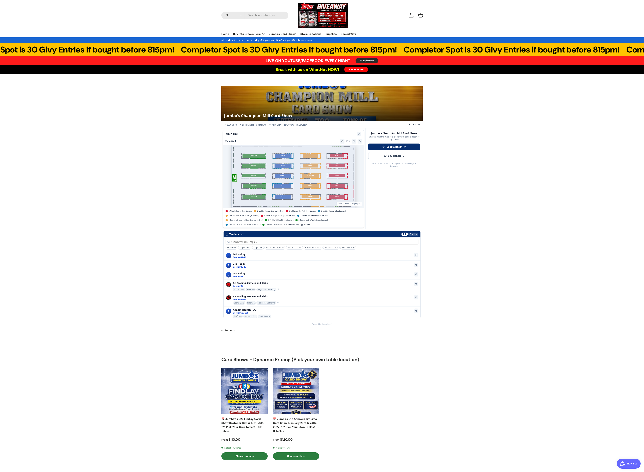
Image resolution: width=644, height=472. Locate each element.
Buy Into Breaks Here (247, 34)
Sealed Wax (348, 34)
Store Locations (310, 34)
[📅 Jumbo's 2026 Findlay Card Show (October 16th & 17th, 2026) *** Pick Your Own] (244, 391)
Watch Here (367, 60)
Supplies (331, 34)
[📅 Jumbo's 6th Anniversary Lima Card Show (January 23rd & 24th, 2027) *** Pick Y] (296, 391)
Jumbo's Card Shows (282, 34)
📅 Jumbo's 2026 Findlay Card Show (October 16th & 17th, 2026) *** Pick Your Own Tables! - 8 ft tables (243, 425)
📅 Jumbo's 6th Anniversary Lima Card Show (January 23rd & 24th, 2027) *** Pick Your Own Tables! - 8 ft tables (296, 425)
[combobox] (254, 15)
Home (225, 34)
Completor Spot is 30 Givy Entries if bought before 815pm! (258, 49)
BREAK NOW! (356, 69)
